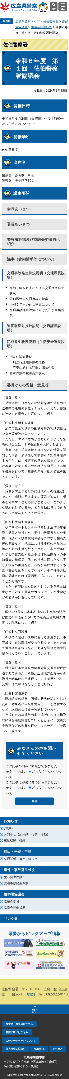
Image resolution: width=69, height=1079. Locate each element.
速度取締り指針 (14, 840)
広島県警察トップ (27, 21)
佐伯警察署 (50, 21)
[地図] (30, 994)
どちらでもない (43, 771)
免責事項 (39, 1048)
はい (23, 771)
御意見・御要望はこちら (19, 1024)
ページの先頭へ (34, 1009)
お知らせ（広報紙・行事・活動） (27, 834)
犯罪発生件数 (13, 877)
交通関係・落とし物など (21, 859)
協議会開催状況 (41, 27)
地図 (53, 1062)
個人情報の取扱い (16, 1048)
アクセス (57, 1048)
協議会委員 (11, 901)
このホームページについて (21, 1040)
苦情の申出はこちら (17, 1032)
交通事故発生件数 (16, 883)
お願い (8, 828)
